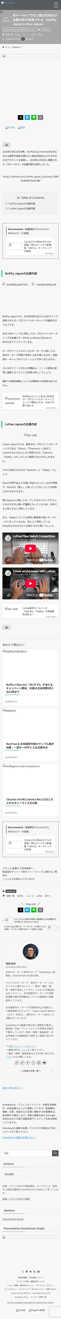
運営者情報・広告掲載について (30, 1277)
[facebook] (28, 1063)
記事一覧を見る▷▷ (12, 1087)
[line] (26, 1271)
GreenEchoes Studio (13, 1219)
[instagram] (39, 1063)
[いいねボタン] (6, 144)
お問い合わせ (51, 1289)
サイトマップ (24, 1289)
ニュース (25, 34)
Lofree (33, 34)
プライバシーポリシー (45, 1285)
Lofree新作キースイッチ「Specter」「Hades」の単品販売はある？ (38, 611)
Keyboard (46, 29)
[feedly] (30, 1271)
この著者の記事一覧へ (30, 1070)
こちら (5, 878)
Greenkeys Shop (21, 1297)
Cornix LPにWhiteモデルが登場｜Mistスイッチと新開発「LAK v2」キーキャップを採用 (38, 246)
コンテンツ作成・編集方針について (30, 1281)
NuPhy (17, 34)
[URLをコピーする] (40, 117)
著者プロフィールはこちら (22, 1046)
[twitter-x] (33, 1063)
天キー (40, 34)
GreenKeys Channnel (41, 1293)
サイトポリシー (11, 1289)
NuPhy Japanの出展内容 (22, 203)
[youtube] (44, 1063)
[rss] (34, 1271)
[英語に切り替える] (21, 128)
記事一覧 (9, 34)
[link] (17, 1063)
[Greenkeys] (8, 5)
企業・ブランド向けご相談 (16, 1198)
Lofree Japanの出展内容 (22, 208)
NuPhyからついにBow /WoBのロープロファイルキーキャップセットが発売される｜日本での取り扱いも (38, 401)
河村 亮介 (11, 963)
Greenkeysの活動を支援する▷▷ (19, 1137)
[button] (20, 117)
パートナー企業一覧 (38, 1297)
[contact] (38, 1271)
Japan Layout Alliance (20, 1293)
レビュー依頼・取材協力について (20, 1285)
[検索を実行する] (55, 1153)
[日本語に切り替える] (10, 128)
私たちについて (37, 1289)
